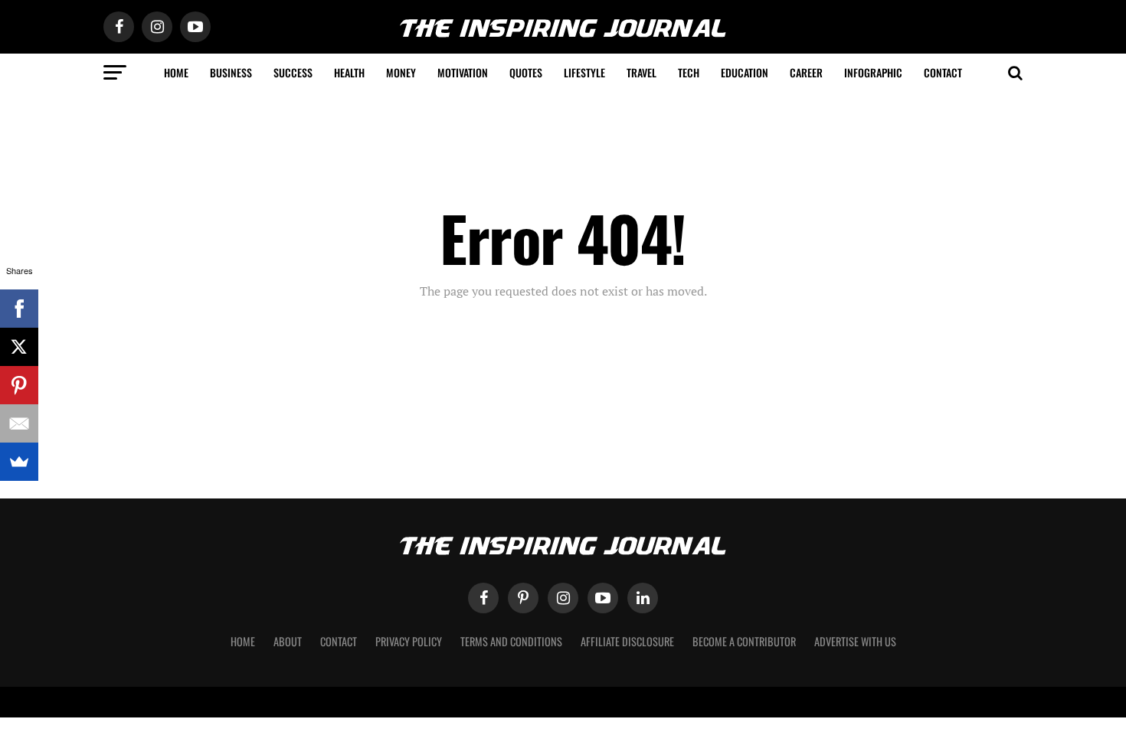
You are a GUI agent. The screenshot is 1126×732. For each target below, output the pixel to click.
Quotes (525, 72)
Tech (688, 72)
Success (293, 72)
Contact (943, 72)
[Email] (19, 423)
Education (744, 72)
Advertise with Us (855, 641)
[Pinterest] (19, 385)
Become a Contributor (744, 641)
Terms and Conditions (511, 641)
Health (349, 72)
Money (401, 72)
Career (806, 72)
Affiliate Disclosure (627, 641)
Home (176, 72)
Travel (641, 72)
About (287, 641)
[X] (19, 347)
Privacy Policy (408, 641)
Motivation (462, 72)
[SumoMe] (19, 462)
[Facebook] (19, 308)
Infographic (873, 72)
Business (231, 72)
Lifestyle (584, 72)
